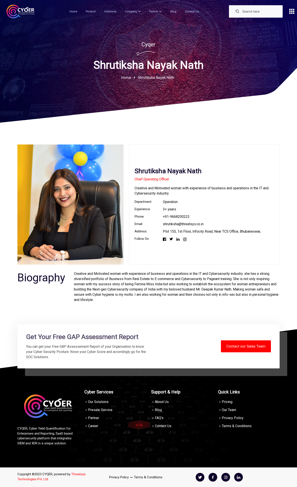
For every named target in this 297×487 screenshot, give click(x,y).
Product (91, 11)
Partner (153, 11)
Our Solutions (98, 402)
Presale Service (100, 410)
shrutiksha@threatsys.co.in (183, 224)
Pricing (227, 402)
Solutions (110, 11)
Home (73, 11)
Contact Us (192, 11)
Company (131, 11)
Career (93, 426)
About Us (162, 402)
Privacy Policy (233, 418)
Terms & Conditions (237, 426)
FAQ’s (159, 418)
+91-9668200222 (176, 217)
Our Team (229, 410)
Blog (173, 11)
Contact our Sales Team (245, 346)
